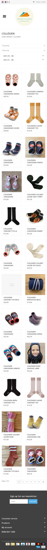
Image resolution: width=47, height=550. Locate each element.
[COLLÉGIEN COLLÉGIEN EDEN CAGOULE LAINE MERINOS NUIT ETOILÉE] (35, 353)
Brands (9, 37)
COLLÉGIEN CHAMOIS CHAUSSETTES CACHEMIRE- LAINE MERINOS (35, 92)
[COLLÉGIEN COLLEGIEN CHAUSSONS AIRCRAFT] (12, 147)
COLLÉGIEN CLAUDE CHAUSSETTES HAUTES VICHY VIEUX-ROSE (34, 401)
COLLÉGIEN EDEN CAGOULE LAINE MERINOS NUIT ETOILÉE (33, 367)
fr (8, 2)
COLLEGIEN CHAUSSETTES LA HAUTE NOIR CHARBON (10, 230)
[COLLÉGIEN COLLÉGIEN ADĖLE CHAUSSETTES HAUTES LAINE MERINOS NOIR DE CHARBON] (12, 387)
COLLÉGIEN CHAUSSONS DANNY (35, 230)
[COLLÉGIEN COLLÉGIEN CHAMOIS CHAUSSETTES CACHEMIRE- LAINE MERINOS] (35, 78)
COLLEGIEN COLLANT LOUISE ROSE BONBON (12, 436)
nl (3, 2)
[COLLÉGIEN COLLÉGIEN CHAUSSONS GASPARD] (12, 250)
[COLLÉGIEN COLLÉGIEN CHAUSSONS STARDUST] (35, 456)
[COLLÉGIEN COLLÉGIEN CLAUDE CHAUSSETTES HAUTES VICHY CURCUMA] (35, 112)
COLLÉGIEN (17, 37)
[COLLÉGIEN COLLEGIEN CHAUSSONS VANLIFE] (12, 353)
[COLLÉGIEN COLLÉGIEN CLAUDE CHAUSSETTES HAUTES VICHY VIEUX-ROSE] (35, 387)
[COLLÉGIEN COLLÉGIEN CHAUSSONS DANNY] (35, 215)
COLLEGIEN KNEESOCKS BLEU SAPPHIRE (34, 298)
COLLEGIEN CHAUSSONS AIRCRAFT (8, 161)
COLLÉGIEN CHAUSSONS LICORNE (8, 195)
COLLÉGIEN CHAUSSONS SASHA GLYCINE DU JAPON (34, 333)
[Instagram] (25, 508)
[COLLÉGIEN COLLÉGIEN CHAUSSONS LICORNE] (12, 181)
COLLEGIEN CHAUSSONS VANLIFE (12, 367)
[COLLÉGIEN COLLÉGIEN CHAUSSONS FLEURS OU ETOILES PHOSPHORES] (12, 112)
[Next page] (43, 482)
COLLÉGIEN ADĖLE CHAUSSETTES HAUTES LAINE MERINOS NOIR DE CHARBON (11, 401)
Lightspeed (26, 541)
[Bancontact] (17, 544)
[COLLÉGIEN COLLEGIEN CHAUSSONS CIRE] (35, 421)
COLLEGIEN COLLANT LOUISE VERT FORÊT (35, 195)
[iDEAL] (12, 544)
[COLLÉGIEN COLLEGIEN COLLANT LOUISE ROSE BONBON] (12, 421)
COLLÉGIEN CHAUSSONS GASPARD (8, 264)
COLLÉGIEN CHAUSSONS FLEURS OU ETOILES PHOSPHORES (11, 127)
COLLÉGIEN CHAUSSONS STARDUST (32, 470)
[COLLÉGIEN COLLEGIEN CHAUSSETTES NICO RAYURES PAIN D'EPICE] (12, 456)
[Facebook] (21, 508)
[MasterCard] (37, 544)
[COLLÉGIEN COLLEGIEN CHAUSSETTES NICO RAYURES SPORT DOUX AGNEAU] (12, 284)
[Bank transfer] (42, 547)
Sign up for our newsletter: (23, 496)
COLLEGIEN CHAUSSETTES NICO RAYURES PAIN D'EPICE (11, 470)
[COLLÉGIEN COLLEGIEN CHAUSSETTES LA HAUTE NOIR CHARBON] (12, 215)
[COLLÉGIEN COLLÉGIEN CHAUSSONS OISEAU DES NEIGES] (35, 147)
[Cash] (7, 544)
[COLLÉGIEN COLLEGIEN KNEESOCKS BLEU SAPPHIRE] (35, 284)
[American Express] (37, 547)
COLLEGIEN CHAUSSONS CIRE (33, 436)
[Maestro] (42, 544)
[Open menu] (4, 16)
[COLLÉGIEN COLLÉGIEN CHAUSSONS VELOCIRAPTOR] (12, 318)
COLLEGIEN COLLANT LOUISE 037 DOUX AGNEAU (35, 264)
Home (4, 37)
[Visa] (32, 544)
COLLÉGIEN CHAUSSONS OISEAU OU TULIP (11, 92)
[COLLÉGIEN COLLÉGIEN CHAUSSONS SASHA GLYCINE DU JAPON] (35, 318)
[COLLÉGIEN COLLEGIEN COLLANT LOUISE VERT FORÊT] (35, 181)
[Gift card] (27, 544)
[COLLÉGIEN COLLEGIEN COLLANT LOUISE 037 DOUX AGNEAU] (35, 250)
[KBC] (22, 544)
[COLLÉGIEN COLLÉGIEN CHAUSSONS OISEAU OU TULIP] (12, 78)
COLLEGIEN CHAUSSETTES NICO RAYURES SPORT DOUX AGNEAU (11, 298)
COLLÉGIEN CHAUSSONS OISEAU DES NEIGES (35, 161)
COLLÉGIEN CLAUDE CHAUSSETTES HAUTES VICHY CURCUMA (34, 127)
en (6, 2)
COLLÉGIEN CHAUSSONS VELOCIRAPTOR (9, 333)
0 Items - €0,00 (40, 2)
